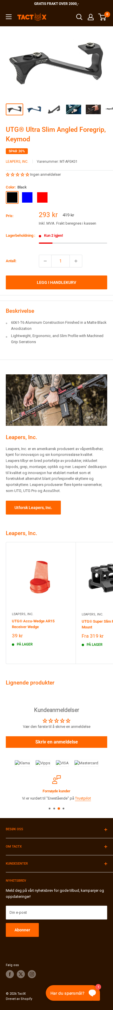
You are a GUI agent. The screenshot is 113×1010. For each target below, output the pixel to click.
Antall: (11, 261)
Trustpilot (27, 798)
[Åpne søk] (79, 17)
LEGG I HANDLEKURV (56, 282)
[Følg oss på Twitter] (21, 974)
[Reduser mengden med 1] (45, 261)
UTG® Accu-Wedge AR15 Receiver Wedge (33, 624)
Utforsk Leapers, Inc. (33, 507)
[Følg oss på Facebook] (10, 974)
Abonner (22, 930)
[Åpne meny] (9, 16)
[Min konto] (91, 17)
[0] (102, 17)
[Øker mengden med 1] (76, 261)
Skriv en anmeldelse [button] (56, 742)
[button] (18, 174)
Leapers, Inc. (17, 162)
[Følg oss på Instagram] (32, 974)
